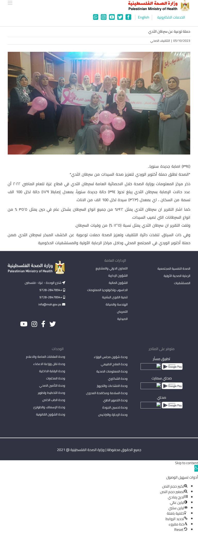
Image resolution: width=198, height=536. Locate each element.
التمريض (122, 311)
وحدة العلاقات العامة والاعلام (45, 357)
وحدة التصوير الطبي (115, 400)
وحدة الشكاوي (118, 378)
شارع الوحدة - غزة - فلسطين (43, 283)
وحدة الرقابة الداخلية (52, 371)
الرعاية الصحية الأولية (177, 276)
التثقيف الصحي (160, 41)
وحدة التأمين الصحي (52, 385)
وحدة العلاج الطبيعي (114, 364)
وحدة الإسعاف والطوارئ (49, 407)
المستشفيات (182, 283)
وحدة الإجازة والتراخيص (113, 415)
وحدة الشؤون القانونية (50, 414)
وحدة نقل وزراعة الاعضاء (49, 364)
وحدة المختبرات (55, 378)
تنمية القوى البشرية (115, 297)
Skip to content (186, 463)
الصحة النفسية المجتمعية (174, 268)
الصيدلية (122, 319)
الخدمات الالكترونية (171, 17)
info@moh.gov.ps (50, 304)
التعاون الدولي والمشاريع (112, 268)
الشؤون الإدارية (118, 275)
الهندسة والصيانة (117, 304)
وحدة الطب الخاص (53, 400)
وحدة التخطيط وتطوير (51, 393)
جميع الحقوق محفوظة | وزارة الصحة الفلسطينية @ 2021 (99, 449)
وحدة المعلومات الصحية (112, 371)
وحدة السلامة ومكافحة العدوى (107, 393)
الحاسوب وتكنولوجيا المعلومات (107, 290)
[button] (196, 468)
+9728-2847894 (51, 290)
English (143, 17)
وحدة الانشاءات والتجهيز (112, 386)
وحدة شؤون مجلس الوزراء (111, 357)
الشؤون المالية (118, 283)
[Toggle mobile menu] (10, 2)
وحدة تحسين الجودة (115, 407)
